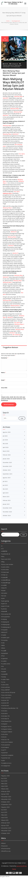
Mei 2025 (5, 489)
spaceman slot (6, 758)
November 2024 (7, 511)
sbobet (4, 671)
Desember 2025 (7, 462)
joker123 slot (5, 606)
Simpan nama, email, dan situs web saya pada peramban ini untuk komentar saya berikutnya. (13, 398)
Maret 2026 (6, 451)
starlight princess (6, 763)
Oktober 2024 (7, 515)
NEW (3, 645)
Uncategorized (16, 21)
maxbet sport (5, 637)
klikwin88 (4, 611)
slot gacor (4, 724)
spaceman (5, 752)
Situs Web (4, 387)
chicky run (4, 575)
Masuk (4, 843)
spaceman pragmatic (7, 755)
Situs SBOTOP (6, 690)
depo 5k (4, 588)
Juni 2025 (5, 485)
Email (3, 380)
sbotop (4, 677)
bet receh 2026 (6, 559)
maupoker (5, 629)
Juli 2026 (5, 436)
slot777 (4, 750)
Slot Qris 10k (5, 739)
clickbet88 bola (6, 580)
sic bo (3, 682)
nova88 (4, 650)
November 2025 (7, 466)
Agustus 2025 (6, 477)
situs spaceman (6, 697)
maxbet (4, 635)
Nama (3, 372)
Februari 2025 (7, 500)
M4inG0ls (6, 63)
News (3, 648)
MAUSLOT (4, 632)
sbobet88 (4, 674)
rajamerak (4, 658)
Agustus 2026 (6, 432)
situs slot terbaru (7, 695)
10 (2, 548)
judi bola (4, 609)
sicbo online (5, 684)
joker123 (4, 603)
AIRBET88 (4, 551)
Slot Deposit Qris (6, 721)
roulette (4, 661)
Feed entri (5, 846)
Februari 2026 (7, 455)
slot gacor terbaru (7, 729)
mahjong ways (17, 65)
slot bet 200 (5, 703)
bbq (3, 556)
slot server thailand (7, 742)
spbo (3, 760)
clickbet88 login (6, 582)
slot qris (4, 737)
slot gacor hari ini (6, 726)
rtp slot (4, 669)
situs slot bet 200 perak (8, 692)
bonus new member (7, 564)
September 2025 (7, 474)
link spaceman (6, 616)
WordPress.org (6, 851)
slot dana (4, 711)
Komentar (4, 358)
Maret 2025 (6, 496)
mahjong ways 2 (7, 66)
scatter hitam (5, 679)
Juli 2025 (5, 481)
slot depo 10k (6, 716)
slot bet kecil (5, 705)
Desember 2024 (7, 508)
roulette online (6, 664)
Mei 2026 (5, 443)
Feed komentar (6, 848)
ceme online (5, 569)
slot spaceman (6, 745)
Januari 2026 (6, 458)
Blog (3, 561)
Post (3, 656)
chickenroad (5, 572)
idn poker (4, 593)
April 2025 (5, 493)
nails (3, 643)
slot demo (5, 713)
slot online (5, 734)
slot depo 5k (5, 718)
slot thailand (5, 747)
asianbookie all (6, 554)
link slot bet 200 (6, 614)
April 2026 (5, 447)
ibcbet (3, 590)
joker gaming (5, 601)
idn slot (4, 596)
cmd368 (4, 585)
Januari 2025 (6, 504)
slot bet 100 (5, 700)
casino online (5, 567)
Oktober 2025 (7, 470)
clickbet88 (4, 577)
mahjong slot (11, 65)
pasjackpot (5, 653)
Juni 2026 (5, 440)
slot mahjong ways (15, 66)
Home (8, 21)
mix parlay (4, 640)
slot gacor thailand (7, 731)
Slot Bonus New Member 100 (10, 708)
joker (3, 598)
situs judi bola (6, 687)
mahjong (5, 65)
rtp (3, 666)
